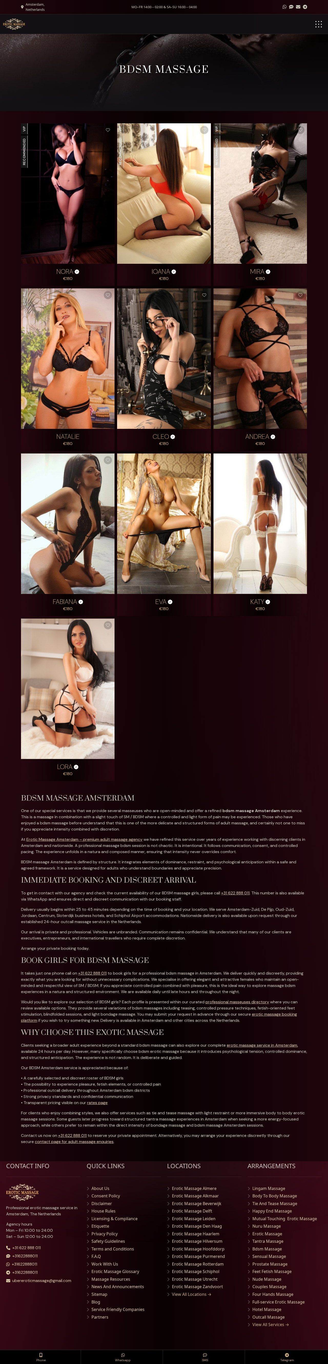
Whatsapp (123, 1360)
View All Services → (270, 1324)
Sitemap (99, 1294)
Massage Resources (110, 1279)
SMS (205, 1360)
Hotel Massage (266, 1309)
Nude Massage (266, 1279)
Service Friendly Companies (118, 1309)
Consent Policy (105, 1196)
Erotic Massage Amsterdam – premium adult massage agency (84, 839)
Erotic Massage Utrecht (195, 1279)
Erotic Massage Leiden (194, 1218)
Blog (95, 1302)
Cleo (161, 437)
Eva (161, 602)
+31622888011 (25, 1256)
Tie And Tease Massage (274, 1203)
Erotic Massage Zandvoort (197, 1286)
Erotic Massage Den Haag (197, 1226)
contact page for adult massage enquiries (74, 1141)
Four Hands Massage (272, 1294)
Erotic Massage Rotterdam (198, 1264)
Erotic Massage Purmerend (198, 1256)
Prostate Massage (270, 1264)
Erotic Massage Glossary (115, 1271)
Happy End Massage (272, 1211)
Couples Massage (269, 1286)
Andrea (257, 437)
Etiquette (100, 1226)
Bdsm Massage (267, 1249)
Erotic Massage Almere (194, 1188)
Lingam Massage (268, 1188)
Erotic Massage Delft (192, 1211)
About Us (100, 1188)
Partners (99, 1317)
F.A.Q (96, 1256)
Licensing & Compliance (114, 1218)
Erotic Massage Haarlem (195, 1234)
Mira (257, 272)
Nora (64, 272)
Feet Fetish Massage (272, 1271)
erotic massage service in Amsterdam (262, 1045)
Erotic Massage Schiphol (195, 1271)
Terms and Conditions (112, 1249)
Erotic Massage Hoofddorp (198, 1249)
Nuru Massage (266, 1226)
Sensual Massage (269, 1256)
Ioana (161, 272)
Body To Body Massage (274, 1196)
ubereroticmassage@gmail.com (41, 1280)
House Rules (103, 1211)
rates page (97, 1102)
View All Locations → (191, 1294)
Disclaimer (101, 1203)
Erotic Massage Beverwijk (196, 1203)
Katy (257, 602)
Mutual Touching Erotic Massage (284, 1218)
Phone (41, 1360)
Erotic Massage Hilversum (197, 1241)
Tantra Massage (267, 1241)
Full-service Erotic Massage (278, 1302)
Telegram (287, 1360)
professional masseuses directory (237, 1002)
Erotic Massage (267, 1234)
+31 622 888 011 (235, 893)
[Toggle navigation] (318, 24)
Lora (65, 767)
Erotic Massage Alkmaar (195, 1196)
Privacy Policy (104, 1234)
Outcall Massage (268, 1317)
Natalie (67, 437)
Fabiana (65, 602)
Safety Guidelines (108, 1241)
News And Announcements (117, 1286)
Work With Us (104, 1264)
